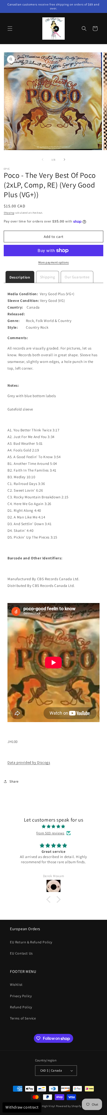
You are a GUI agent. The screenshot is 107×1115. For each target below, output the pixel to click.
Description (19, 277)
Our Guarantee (77, 277)
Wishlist (16, 984)
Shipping (9, 212)
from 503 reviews (50, 833)
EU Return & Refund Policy (31, 942)
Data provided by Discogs (28, 762)
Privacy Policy (21, 996)
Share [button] (14, 781)
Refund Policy (21, 1007)
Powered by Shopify (69, 1106)
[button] (9, 28)
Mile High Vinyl (45, 1106)
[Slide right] (64, 159)
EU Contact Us (21, 953)
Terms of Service (23, 1018)
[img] (53, 826)
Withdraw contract (21, 1107)
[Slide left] (42, 159)
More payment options (53, 262)
